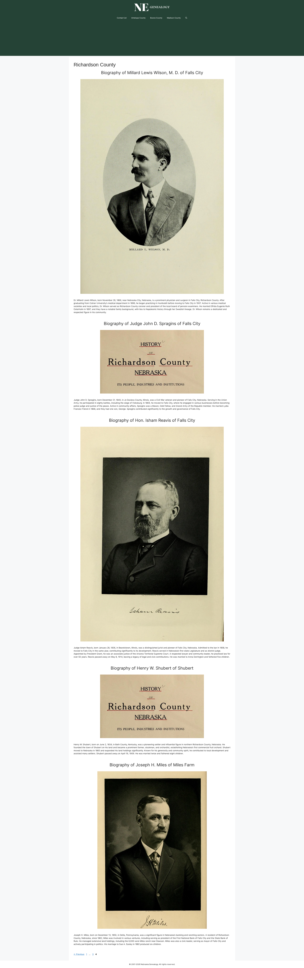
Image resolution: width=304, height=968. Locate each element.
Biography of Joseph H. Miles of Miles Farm (152, 764)
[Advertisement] (152, 39)
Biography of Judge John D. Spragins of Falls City (152, 323)
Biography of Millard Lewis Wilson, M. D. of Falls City (152, 72)
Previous (79, 954)
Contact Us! (122, 18)
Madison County (174, 18)
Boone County (156, 18)
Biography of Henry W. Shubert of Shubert (152, 668)
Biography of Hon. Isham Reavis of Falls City (152, 420)
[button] (186, 17)
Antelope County (138, 18)
